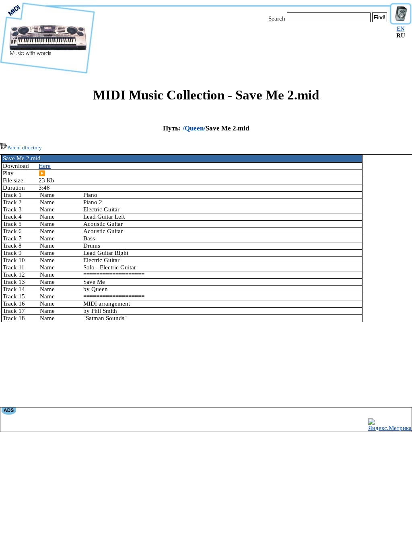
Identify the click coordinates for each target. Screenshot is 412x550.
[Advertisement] (242, 47)
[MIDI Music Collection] (47, 73)
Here (45, 166)
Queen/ (195, 128)
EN (401, 28)
